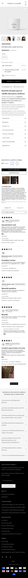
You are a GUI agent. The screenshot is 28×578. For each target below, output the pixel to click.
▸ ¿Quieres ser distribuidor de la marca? (12, 534)
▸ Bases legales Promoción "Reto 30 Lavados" (13, 552)
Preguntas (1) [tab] (20, 207)
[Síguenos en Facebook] (2, 557)
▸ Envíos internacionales (8, 525)
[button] (5, 50)
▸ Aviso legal (5, 541)
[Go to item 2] (14, 180)
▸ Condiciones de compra (8, 549)
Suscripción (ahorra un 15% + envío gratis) (12, 70)
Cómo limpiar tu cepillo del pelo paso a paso (13, 510)
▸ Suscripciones (6, 531)
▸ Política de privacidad (8, 544)
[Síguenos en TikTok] (10, 557)
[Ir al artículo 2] (9, 39)
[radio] (3, 66)
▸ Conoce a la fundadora (8, 494)
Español (13, 561)
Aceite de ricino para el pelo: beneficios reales (13, 507)
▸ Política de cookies (7, 547)
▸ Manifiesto (5, 497)
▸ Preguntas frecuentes (7, 528)
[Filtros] (3, 212)
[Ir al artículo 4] (18, 39)
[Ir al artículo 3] (14, 39)
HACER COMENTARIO (14, 169)
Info (8, 475)
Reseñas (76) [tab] (8, 207)
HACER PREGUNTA (14, 173)
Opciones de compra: (7, 62)
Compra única (8, 65)
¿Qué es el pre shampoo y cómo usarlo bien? (13, 504)
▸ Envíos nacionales (7, 523)
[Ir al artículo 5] (23, 39)
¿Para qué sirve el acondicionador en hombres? (14, 512)
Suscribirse (8, 486)
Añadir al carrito (14, 81)
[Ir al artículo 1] (4, 39)
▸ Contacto (5, 520)
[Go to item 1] (6, 180)
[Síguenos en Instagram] (6, 557)
